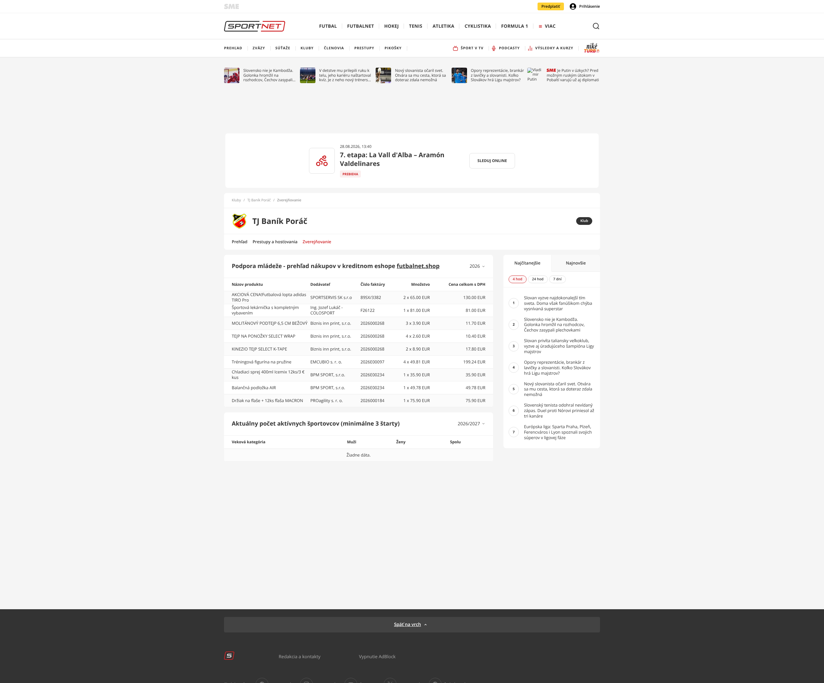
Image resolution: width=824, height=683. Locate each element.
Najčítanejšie (527, 263)
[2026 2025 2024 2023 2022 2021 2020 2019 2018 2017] (477, 266)
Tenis (415, 26)
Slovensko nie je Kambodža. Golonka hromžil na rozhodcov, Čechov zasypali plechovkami (268, 75)
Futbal (328, 26)
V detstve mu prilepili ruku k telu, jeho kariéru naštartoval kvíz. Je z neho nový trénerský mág (345, 75)
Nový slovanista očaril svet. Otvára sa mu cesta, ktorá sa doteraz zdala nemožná (420, 75)
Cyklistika (477, 26)
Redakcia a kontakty (300, 656)
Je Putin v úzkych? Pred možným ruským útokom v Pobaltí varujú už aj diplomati (573, 75)
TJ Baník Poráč (259, 200)
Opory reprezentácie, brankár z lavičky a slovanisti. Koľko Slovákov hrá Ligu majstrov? (497, 75)
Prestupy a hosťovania (275, 242)
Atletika (443, 26)
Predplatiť (550, 6)
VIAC (550, 26)
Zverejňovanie (317, 242)
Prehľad (240, 242)
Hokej (391, 26)
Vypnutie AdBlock (377, 656)
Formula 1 (514, 26)
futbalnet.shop (418, 266)
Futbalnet (360, 26)
